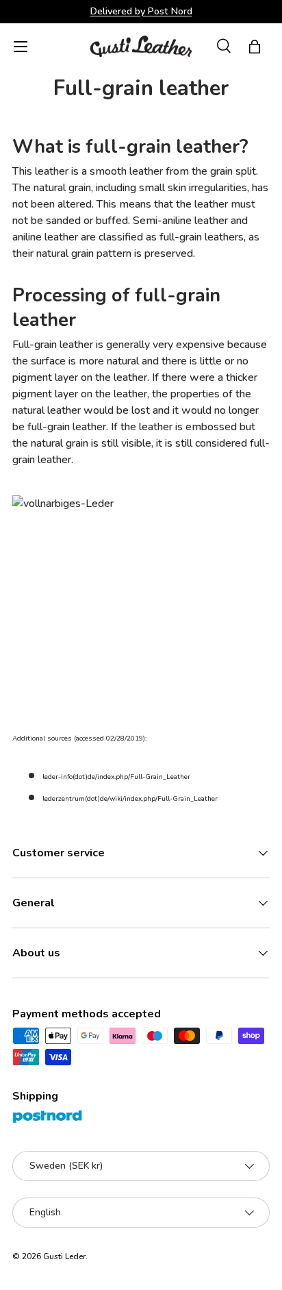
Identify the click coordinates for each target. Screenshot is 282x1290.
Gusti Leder (64, 1256)
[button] (255, 47)
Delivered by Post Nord (141, 11)
